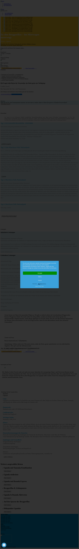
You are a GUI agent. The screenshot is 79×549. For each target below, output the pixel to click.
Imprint (36, 286)
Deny (40, 277)
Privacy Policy (41, 286)
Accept (40, 273)
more (40, 280)
